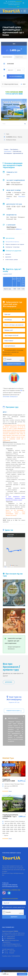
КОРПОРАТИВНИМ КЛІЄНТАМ (10, 886)
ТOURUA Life (5, 883)
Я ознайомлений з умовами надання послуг (14, 907)
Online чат (19, 229)
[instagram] (13, 6)
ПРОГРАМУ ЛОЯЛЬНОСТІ (10, 397)
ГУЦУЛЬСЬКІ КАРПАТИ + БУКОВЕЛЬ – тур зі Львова (10, 816)
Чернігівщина (7, 151)
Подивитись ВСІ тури (14, 702)
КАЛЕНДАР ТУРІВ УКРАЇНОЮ (9, 885)
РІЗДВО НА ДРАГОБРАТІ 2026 (9, 780)
